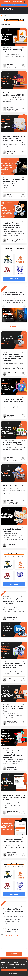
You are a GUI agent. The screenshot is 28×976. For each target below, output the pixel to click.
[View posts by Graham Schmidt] (4, 813)
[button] (14, 973)
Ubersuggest (14, 67)
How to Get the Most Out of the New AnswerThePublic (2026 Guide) (13, 709)
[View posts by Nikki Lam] (4, 416)
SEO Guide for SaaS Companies (13, 486)
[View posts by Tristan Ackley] (4, 545)
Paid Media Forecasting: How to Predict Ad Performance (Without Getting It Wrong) (14, 138)
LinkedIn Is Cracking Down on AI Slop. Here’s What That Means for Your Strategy (14, 601)
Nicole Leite (11, 152)
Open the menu (26, 10)
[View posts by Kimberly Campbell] (4, 240)
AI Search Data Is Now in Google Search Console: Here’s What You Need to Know (14, 665)
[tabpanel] (14, 305)
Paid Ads (4, 134)
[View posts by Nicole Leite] (4, 152)
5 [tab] (17, 326)
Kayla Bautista (11, 768)
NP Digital (16, 66)
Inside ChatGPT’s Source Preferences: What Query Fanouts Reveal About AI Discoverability (11, 226)
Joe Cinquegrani (12, 929)
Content (5, 352)
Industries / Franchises (8, 90)
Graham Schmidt (12, 811)
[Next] (24, 306)
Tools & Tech (6, 704)
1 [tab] (10, 326)
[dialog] (14, 968)
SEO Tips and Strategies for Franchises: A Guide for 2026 (12, 444)
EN (17, 10)
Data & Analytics (7, 47)
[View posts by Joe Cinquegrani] (4, 930)
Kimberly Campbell (13, 240)
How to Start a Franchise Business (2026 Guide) (14, 94)
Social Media (6, 596)
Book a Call (14, 278)
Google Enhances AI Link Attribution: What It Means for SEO (13, 911)
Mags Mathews (12, 617)
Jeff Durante (11, 679)
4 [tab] (15, 326)
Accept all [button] (14, 970)
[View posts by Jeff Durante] (4, 680)
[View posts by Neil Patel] (4, 66)
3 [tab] (14, 326)
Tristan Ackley (11, 544)
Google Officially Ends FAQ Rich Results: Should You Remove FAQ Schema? (14, 797)
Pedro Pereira (11, 721)
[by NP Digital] (10, 11)
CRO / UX (5, 527)
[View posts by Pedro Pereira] (4, 723)
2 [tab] (12, 326)
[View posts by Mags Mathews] (4, 618)
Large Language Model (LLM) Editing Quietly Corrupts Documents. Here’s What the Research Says (13, 357)
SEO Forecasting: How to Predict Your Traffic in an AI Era (14, 180)
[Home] (1, 15)
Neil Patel (10, 64)
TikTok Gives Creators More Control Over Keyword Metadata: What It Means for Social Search (13, 754)
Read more (13, 967)
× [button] (26, 961)
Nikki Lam (10, 415)
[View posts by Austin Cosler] (4, 374)
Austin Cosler (11, 372)
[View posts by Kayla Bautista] (4, 768)
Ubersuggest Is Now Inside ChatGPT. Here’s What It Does (13, 840)
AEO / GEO (5, 221)
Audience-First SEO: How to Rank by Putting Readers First (13, 401)
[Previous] (3, 306)
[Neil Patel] (7, 9)
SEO (3, 177)
